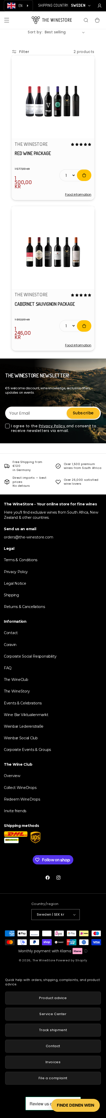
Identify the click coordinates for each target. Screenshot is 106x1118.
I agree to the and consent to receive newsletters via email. (53, 428)
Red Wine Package (33, 153)
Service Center (52, 1013)
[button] (6, 20)
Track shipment (53, 1030)
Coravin (10, 644)
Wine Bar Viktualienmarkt (26, 714)
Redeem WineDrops (22, 799)
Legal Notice (15, 583)
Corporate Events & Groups (27, 749)
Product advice (53, 997)
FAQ (8, 668)
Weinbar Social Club (21, 738)
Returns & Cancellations (24, 606)
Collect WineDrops (20, 787)
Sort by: (35, 32)
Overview (12, 775)
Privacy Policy (52, 426)
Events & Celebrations (23, 703)
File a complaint (53, 1078)
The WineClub (16, 679)
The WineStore (43, 960)
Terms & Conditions (20, 560)
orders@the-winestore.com (28, 537)
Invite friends (15, 811)
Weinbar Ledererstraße (23, 726)
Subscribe (83, 413)
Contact (11, 632)
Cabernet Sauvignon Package (45, 304)
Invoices (53, 1062)
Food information (78, 195)
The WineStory (17, 691)
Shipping (11, 595)
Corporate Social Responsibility (30, 656)
